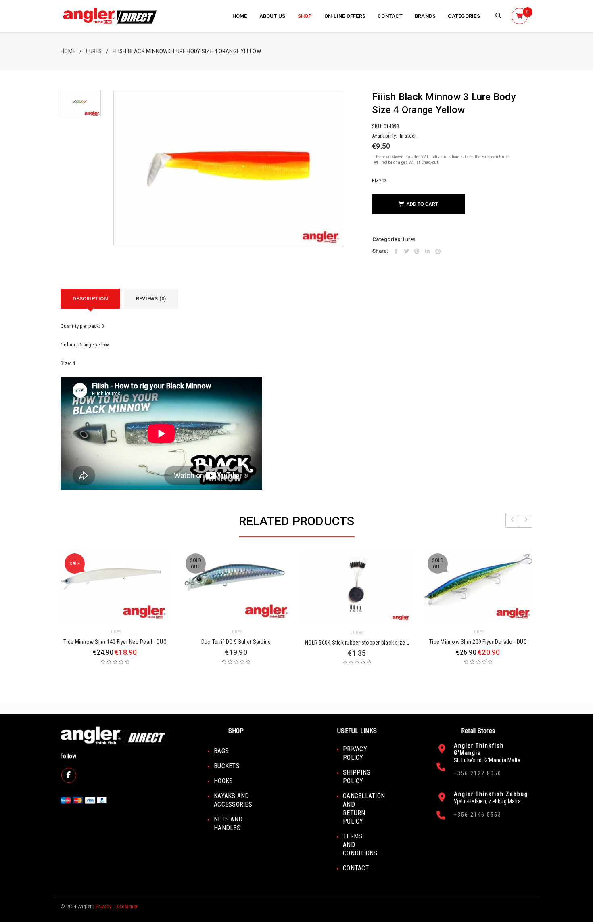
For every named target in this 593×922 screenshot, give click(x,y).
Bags (221, 751)
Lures (94, 51)
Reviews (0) (151, 298)
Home (68, 51)
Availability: (384, 136)
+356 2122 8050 (477, 773)
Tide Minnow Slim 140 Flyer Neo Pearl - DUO (115, 642)
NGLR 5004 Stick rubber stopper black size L (357, 642)
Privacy (103, 906)
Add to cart (422, 204)
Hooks (223, 781)
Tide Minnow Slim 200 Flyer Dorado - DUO (478, 642)
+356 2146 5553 (477, 814)
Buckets (227, 766)
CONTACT (356, 868)
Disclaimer (126, 906)
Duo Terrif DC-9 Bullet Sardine (236, 642)
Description (90, 298)
